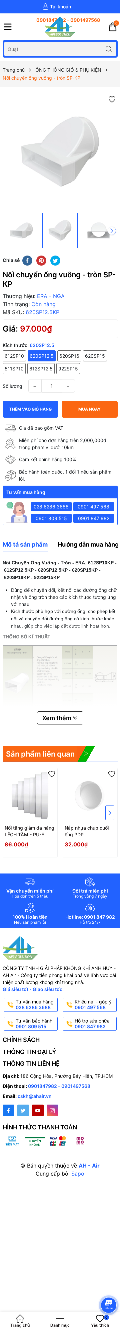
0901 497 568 (93, 506)
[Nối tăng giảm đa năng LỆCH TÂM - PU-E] (30, 795)
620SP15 (95, 356)
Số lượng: (13, 386)
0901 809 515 (51, 518)
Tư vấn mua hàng (35, 1004)
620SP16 (69, 356)
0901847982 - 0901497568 (59, 1086)
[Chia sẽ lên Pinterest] (41, 260)
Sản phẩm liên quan (40, 754)
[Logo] (60, 27)
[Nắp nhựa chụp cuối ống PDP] (90, 795)
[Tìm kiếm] (109, 49)
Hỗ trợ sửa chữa (92, 1023)
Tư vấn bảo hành (34, 1023)
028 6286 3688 (51, 506)
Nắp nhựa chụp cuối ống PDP (87, 831)
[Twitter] (23, 1110)
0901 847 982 (93, 518)
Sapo (77, 1173)
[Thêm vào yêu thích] (112, 99)
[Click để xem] (60, 151)
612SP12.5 (41, 368)
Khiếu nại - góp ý (93, 1004)
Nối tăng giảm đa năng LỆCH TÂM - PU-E (29, 831)
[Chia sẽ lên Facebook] (27, 260)
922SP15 (68, 368)
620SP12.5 (42, 356)
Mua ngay (89, 409)
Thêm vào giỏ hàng (30, 409)
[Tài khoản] (56, 6)
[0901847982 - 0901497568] (60, 20)
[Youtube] (38, 1110)
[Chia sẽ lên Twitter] (55, 260)
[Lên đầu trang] (110, 1287)
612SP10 (14, 356)
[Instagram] (52, 1110)
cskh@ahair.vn (35, 1096)
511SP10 (14, 368)
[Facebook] (8, 1110)
